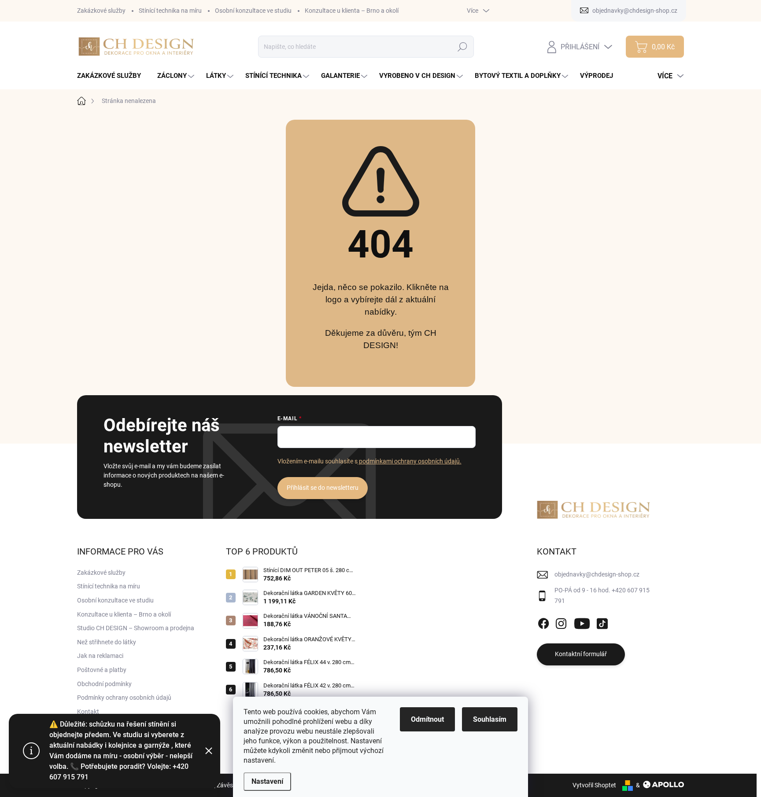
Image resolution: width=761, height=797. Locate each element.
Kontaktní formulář (581, 653)
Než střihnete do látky (106, 642)
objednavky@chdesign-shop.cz (596, 574)
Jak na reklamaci (100, 655)
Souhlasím (489, 719)
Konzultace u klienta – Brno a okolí (352, 10)
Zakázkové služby (101, 10)
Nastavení (267, 781)
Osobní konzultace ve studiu (253, 10)
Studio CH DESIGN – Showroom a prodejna (135, 628)
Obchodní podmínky (104, 683)
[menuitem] (112, 76)
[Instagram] (561, 621)
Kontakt (88, 711)
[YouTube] (582, 621)
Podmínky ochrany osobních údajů (124, 697)
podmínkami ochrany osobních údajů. (410, 461)
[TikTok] (602, 621)
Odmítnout (427, 719)
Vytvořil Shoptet (594, 785)
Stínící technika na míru (170, 10)
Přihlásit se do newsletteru (322, 487)
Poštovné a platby (101, 669)
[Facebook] (543, 621)
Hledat (463, 46)
